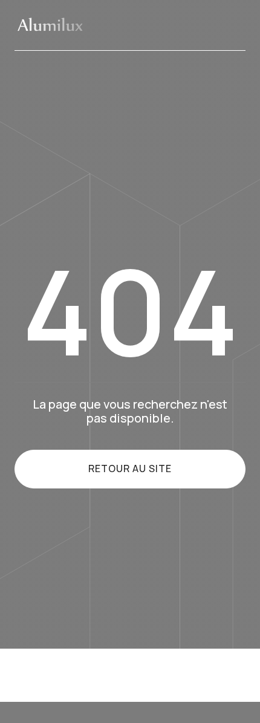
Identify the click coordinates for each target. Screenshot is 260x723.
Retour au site (129, 468)
